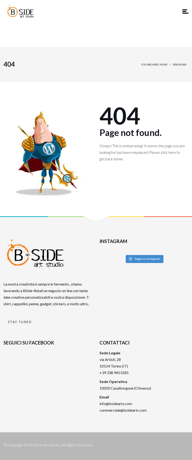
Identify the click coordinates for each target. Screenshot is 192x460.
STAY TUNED (20, 322)
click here (168, 152)
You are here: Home (154, 64)
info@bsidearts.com (116, 403)
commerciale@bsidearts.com (123, 410)
